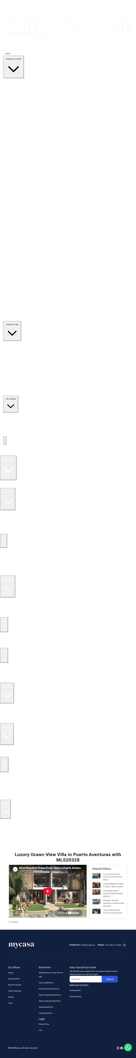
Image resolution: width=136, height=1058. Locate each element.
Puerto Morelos (14, 979)
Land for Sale (5, 532)
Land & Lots (6, 798)
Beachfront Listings (8, 747)
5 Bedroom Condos (7, 790)
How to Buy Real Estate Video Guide (15, 829)
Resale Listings (6, 516)
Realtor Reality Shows (9, 832)
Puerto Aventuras (14, 991)
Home (7, 54)
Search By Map (75, 996)
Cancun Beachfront (46, 983)
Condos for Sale (6, 524)
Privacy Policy (44, 1024)
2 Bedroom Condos (7, 778)
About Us (4, 825)
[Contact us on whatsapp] (124, 945)
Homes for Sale (6, 528)
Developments (75, 990)
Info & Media (11, 399)
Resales (4, 751)
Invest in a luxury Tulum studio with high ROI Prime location (112, 877)
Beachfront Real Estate (8, 520)
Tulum (10, 1003)
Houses (4, 794)
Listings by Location (13, 59)
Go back (14, 922)
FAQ (40, 1030)
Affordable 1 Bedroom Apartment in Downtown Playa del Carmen (113, 903)
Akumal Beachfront (46, 1007)
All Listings (5, 486)
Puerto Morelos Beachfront (49, 989)
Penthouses (5, 755)
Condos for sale (6, 611)
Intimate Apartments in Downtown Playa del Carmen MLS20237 (113, 893)
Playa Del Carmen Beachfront (50, 995)
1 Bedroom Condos (7, 774)
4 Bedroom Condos (7, 786)
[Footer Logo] (21, 946)
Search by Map (7, 482)
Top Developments (7, 453)
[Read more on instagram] (121, 1048)
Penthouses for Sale (8, 566)
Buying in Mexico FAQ (9, 821)
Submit (110, 979)
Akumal (11, 997)
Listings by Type (12, 324)
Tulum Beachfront (45, 1013)
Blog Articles (6, 836)
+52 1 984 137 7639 (113, 945)
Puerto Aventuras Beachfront (50, 1001)
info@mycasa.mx (87, 945)
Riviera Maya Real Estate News (13, 840)
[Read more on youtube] (118, 1048)
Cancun (11, 973)
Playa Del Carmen (14, 985)
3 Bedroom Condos (7, 782)
